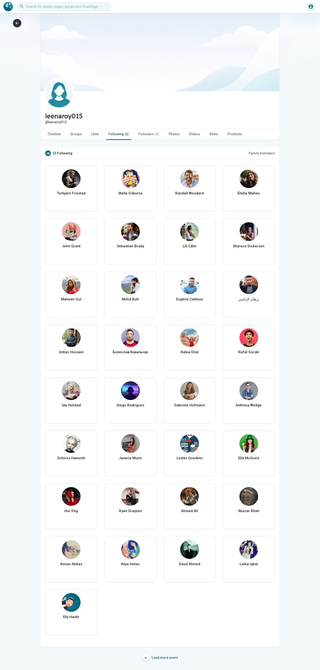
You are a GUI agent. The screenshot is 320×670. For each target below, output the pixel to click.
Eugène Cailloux (189, 299)
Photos (174, 134)
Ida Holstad (71, 405)
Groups (76, 134)
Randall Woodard (189, 193)
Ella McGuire (248, 458)
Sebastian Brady (130, 246)
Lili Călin (190, 246)
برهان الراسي (248, 299)
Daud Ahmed (189, 564)
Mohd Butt (130, 299)
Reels (213, 134)
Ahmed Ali (189, 511)
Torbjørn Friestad (71, 193)
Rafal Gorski (248, 352)
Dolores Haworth (71, 458)
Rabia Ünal (190, 352)
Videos (194, 134)
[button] (310, 6)
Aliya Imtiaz (130, 564)
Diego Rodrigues (130, 405)
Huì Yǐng (71, 511)
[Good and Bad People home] (8, 6)
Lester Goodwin (190, 458)
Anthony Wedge (249, 405)
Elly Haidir (71, 617)
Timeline (54, 134)
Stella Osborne (130, 193)
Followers (148, 134)
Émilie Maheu (249, 193)
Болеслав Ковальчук (130, 352)
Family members (262, 153)
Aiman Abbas (71, 564)
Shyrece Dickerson (248, 246)
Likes (95, 134)
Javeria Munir (130, 458)
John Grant (71, 246)
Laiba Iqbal (249, 564)
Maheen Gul (71, 299)
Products (234, 134)
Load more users (164, 657)
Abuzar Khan (248, 511)
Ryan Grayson (130, 511)
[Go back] (17, 23)
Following (118, 134)
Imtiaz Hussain (71, 352)
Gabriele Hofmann (189, 405)
